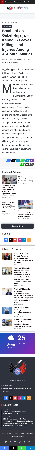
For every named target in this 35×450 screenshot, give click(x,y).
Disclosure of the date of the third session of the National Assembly (25, 178)
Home (5, 22)
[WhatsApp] (22, 160)
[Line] (22, 164)
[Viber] (31, 160)
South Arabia (13, 22)
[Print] (31, 164)
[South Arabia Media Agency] (17, 8)
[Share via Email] (27, 164)
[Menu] (2, 9)
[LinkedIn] (17, 160)
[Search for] (33, 9)
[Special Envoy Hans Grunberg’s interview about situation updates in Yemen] (7, 310)
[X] (13, 160)
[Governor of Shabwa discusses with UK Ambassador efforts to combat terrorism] (25, 204)
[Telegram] (27, 160)
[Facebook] (8, 160)
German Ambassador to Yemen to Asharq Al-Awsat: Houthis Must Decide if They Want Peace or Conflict (23, 258)
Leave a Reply (17, 226)
